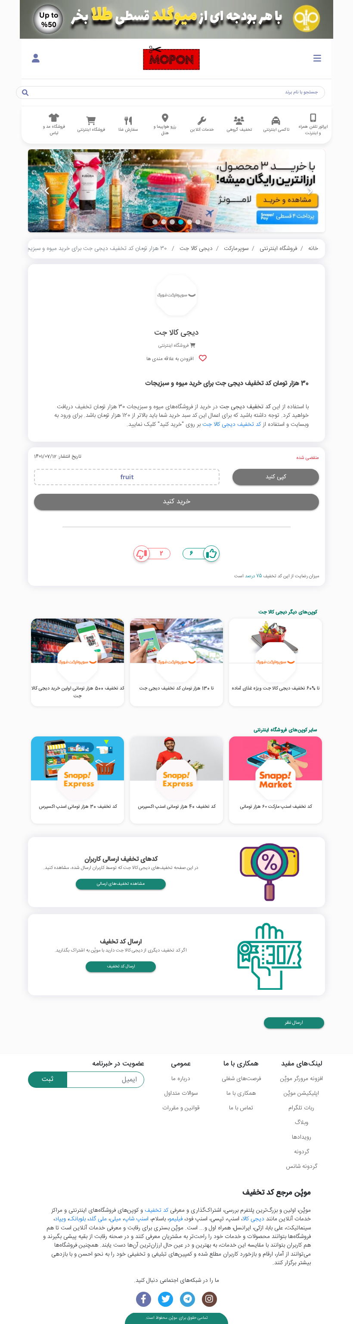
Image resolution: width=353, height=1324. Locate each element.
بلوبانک (77, 1219)
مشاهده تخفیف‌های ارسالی (121, 884)
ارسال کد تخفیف (121, 966)
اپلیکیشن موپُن (301, 1093)
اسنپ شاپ (136, 1219)
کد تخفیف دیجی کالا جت (231, 424)
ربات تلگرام (301, 1108)
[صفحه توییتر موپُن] (165, 1299)
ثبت (47, 1079)
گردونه (301, 1152)
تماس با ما (241, 1108)
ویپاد (60, 1219)
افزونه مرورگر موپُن (301, 1079)
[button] (198, 222)
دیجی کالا (253, 1219)
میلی (115, 1219)
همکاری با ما (241, 1093)
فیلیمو (176, 1219)
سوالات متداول (181, 1093)
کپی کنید (276, 477)
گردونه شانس (301, 1166)
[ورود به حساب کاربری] (36, 59)
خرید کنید (176, 502)
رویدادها (301, 1137)
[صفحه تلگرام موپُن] (187, 1299)
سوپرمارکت (236, 248)
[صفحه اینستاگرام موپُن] (209, 1299)
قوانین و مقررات (180, 1108)
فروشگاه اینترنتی (278, 248)
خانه (313, 248)
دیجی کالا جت (196, 248)
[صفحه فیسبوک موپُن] (144, 1299)
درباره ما (180, 1079)
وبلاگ (301, 1122)
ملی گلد (98, 1219)
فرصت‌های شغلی (241, 1079)
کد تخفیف (156, 1210)
